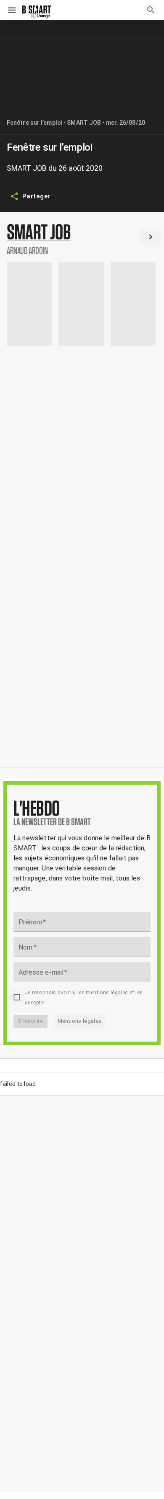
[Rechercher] (151, 10)
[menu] (12, 10)
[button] (82, 238)
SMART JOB (84, 122)
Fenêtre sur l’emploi (34, 122)
